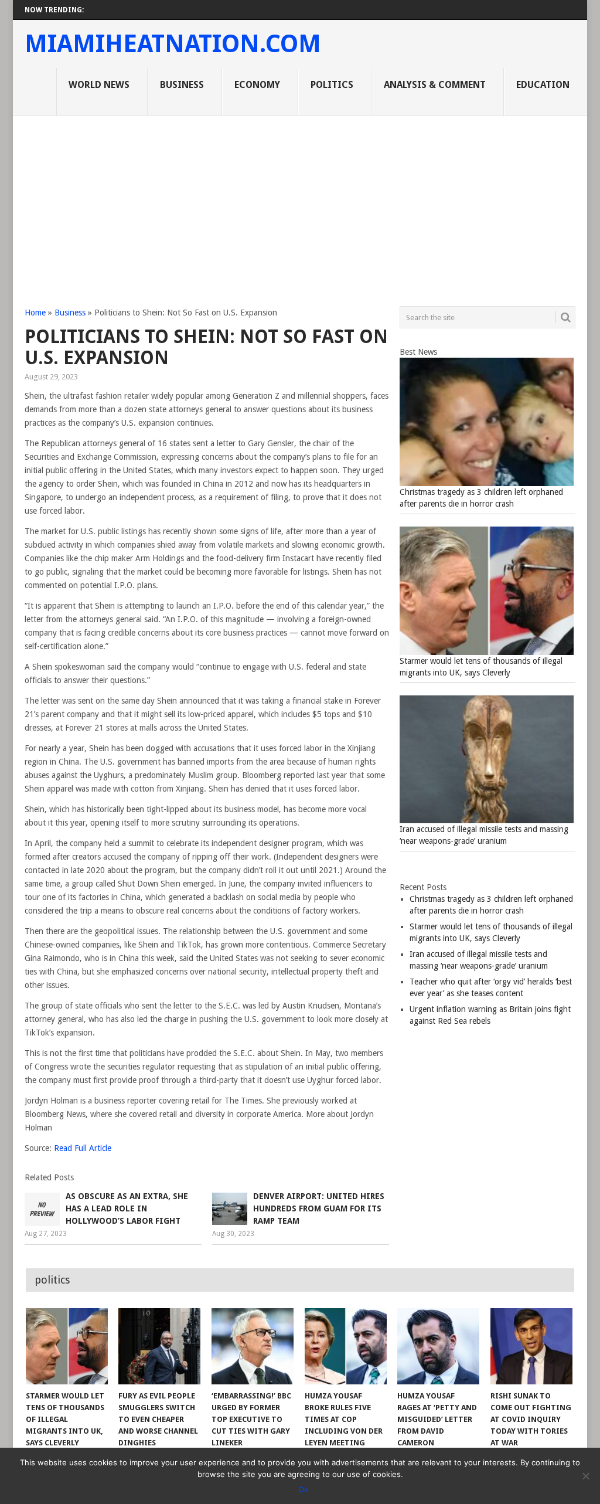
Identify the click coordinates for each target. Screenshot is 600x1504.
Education (543, 84)
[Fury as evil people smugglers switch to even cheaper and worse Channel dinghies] (159, 1346)
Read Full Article (82, 1148)
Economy (257, 84)
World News (99, 84)
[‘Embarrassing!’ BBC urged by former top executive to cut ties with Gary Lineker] (253, 1346)
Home (35, 312)
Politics (332, 84)
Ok (303, 1489)
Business (182, 84)
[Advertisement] (300, 204)
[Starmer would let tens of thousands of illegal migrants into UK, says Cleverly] (67, 1346)
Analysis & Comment (435, 84)
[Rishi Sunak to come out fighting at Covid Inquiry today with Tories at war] (531, 1346)
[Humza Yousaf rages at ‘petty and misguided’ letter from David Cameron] (438, 1346)
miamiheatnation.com (173, 44)
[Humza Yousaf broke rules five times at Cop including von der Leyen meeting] (346, 1346)
